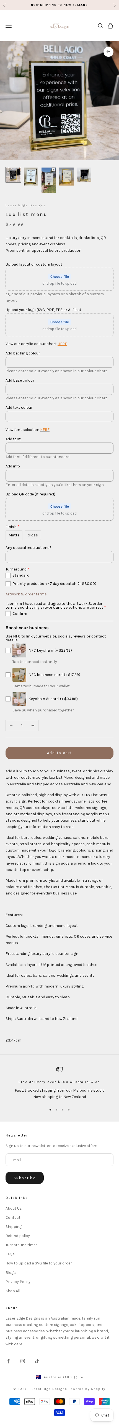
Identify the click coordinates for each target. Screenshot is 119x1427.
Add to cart (59, 753)
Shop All (13, 1291)
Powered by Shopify (87, 1389)
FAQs (10, 1254)
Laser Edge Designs (26, 205)
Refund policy (18, 1235)
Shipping (14, 1226)
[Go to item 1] (13, 174)
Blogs (11, 1272)
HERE (62, 343)
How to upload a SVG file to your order (39, 1263)
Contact (13, 1217)
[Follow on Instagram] (22, 1361)
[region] (59, 1083)
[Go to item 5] (84, 174)
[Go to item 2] (31, 176)
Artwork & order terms (26, 594)
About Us (14, 1208)
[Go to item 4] (66, 176)
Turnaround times (22, 1245)
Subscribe (25, 1178)
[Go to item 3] (48, 180)
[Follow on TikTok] (37, 1361)
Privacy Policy (18, 1281)
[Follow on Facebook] (8, 1361)
